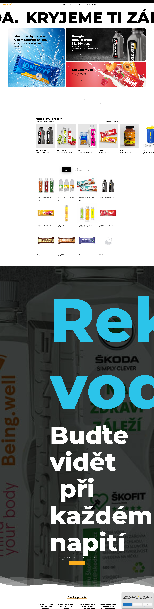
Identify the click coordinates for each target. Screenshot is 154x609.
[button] (151, 594)
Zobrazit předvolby (147, 604)
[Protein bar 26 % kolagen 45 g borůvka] (87, 241)
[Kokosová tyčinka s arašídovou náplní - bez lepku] (87, 186)
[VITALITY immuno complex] (108, 241)
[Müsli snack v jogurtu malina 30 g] (108, 213)
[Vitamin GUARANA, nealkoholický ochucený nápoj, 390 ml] (46, 186)
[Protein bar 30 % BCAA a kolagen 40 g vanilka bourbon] (46, 241)
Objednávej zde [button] (18, 46)
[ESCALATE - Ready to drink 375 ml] (108, 186)
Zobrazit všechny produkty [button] (112, 121)
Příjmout (127, 604)
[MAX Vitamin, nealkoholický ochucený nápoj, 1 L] (66, 186)
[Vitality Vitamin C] (66, 213)
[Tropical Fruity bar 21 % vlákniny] (46, 213)
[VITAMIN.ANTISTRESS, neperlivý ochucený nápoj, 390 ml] (87, 213)
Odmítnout (138, 604)
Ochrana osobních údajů (140, 606)
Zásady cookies (133, 606)
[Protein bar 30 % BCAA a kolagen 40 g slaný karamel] (66, 241)
